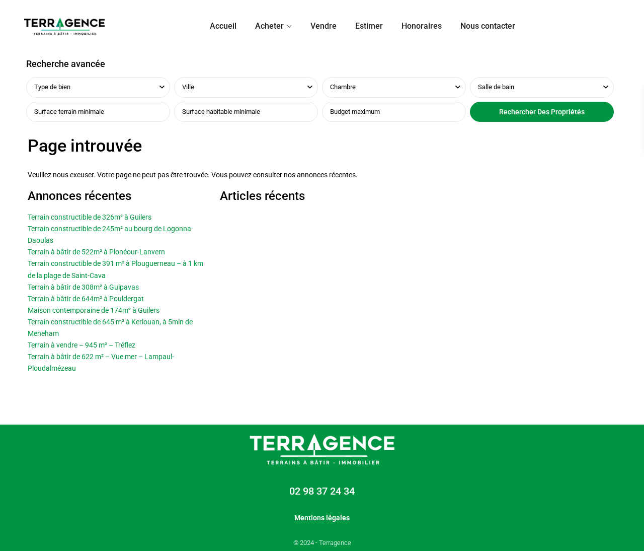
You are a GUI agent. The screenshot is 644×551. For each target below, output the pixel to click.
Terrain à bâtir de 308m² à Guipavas (83, 287)
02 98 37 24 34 (322, 491)
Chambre (343, 87)
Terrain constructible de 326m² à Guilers (89, 217)
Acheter (269, 26)
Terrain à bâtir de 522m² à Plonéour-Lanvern (96, 252)
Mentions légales (322, 518)
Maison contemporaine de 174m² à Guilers (93, 310)
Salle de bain (496, 87)
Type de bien (52, 87)
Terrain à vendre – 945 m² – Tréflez (81, 345)
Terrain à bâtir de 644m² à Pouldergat (86, 299)
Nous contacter (487, 26)
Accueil (223, 26)
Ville (188, 87)
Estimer (369, 26)
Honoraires (421, 26)
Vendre (323, 26)
